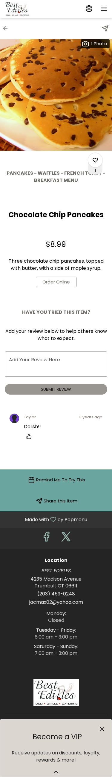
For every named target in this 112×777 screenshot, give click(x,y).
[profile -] (89, 8)
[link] (56, 282)
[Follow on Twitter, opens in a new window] (66, 538)
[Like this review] (30, 436)
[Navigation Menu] (104, 9)
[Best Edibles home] (31, 8)
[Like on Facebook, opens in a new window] (46, 538)
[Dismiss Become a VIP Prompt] (102, 729)
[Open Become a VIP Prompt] (56, 772)
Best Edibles (56, 692)
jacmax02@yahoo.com (56, 602)
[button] (7, 28)
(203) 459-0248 (56, 594)
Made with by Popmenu (45, 519)
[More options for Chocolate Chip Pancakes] (95, 160)
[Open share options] (105, 28)
